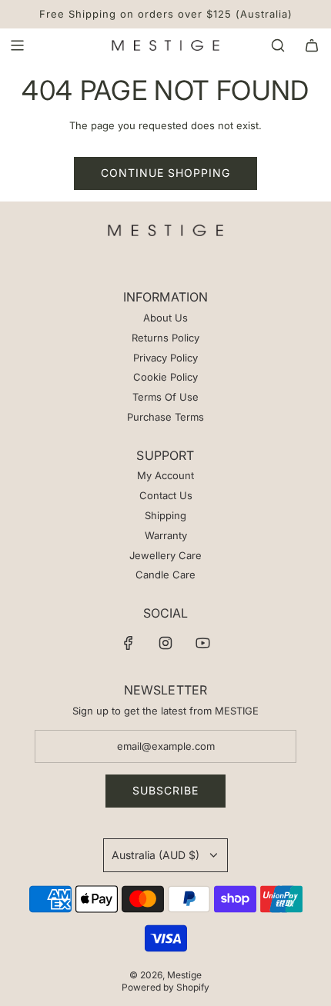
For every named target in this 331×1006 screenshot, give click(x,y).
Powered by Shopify (165, 987)
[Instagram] (165, 643)
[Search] (278, 45)
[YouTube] (202, 643)
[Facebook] (128, 643)
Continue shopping (165, 172)
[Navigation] (17, 45)
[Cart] (312, 45)
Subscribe (165, 790)
